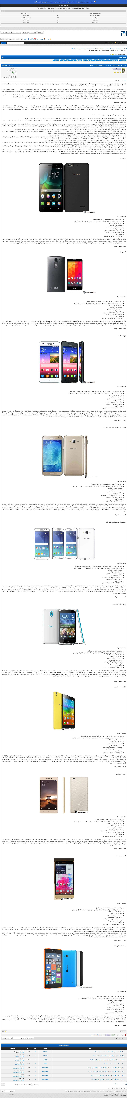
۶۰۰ (90, 60)
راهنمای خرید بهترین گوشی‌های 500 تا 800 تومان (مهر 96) (108, 1055)
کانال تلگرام (4, 39)
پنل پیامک (25, 32)
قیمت (73, 60)
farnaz (102, 1035)
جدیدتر (118, 1038)
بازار (96, 60)
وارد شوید (44, 2)
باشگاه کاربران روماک (122, 48)
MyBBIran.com (118, 1094)
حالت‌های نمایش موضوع (7, 65)
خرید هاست (33, 32)
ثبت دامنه (40, 32)
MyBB (111, 1095)
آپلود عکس (19, 39)
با (107, 60)
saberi (45, 1063)
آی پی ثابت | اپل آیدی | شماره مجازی (11, 32)
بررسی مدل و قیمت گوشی (79, 48)
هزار (63, 60)
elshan (45, 1059)
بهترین (102, 60)
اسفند (56, 60)
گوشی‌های (114, 60)
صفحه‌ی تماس (117, 1091)
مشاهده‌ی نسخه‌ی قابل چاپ (119, 1084)
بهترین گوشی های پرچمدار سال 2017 (114, 1063)
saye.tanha (93, 1035)
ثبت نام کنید (37, 2)
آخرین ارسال (21, 1052)
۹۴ (68, 60)
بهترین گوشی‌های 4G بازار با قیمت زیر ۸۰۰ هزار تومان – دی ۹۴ (108, 1079)
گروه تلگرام (12, 39)
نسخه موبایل (99, 1091)
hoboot (45, 1051)
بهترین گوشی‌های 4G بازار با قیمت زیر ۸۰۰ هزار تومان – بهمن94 (107, 1075)
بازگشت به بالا (106, 1091)
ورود (113, 42)
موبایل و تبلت (90, 48)
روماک (111, 1091)
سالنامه (32, 39)
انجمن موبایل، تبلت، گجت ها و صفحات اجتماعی (105, 48)
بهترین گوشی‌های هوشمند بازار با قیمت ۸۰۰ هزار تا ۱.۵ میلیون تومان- (106, 1067)
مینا (98, 1035)
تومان (79, 60)
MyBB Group (123, 1095)
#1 (125, 80)
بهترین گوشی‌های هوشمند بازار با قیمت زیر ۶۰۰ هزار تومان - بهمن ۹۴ (106, 1071)
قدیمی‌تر (123, 1038)
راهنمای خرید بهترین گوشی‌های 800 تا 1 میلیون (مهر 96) (109, 1051)
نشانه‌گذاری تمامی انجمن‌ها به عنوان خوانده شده (85, 1091)
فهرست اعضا (40, 39)
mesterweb (45, 1067)
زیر (85, 60)
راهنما (25, 39)
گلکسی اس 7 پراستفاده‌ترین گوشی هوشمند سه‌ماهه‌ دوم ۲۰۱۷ (107, 1059)
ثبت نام (107, 42)
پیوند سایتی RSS (69, 1091)
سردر (47, 39)
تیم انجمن (124, 1091)
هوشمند (123, 60)
